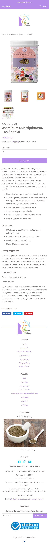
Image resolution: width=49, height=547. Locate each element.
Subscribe (40, 516)
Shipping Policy (24, 363)
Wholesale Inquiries (24, 351)
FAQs (24, 344)
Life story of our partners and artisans (24, 394)
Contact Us (24, 348)
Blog (24, 378)
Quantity (5, 147)
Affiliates (24, 405)
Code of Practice (24, 390)
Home (4, 34)
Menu (7, 6)
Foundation (24, 397)
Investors (24, 401)
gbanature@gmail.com (36, 499)
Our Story (24, 382)
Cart (45, 6)
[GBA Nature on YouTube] (29, 462)
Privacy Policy (24, 355)
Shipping (15, 142)
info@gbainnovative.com (18, 499)
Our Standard (24, 386)
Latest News (25, 412)
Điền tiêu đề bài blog (24, 417)
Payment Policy (24, 366)
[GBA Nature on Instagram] (24, 462)
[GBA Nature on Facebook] (19, 462)
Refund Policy (24, 359)
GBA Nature (31, 537)
